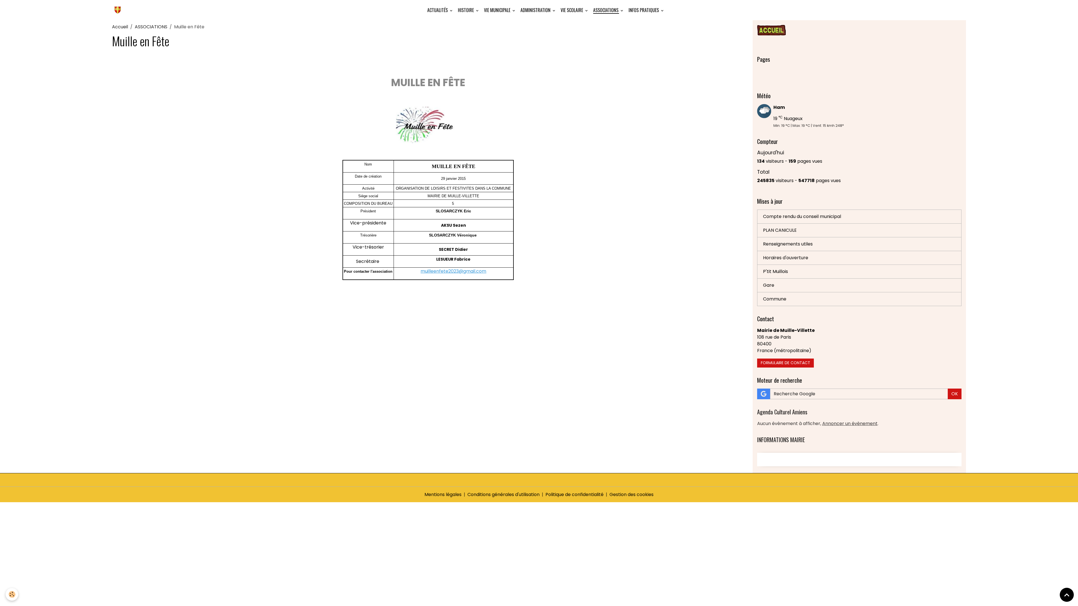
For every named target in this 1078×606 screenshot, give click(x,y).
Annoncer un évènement (850, 423)
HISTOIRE (466, 10)
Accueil (120, 27)
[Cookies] (12, 594)
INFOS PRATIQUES (644, 10)
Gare (768, 285)
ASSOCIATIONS (606, 10)
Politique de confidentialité (574, 494)
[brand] (118, 10)
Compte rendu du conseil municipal (802, 216)
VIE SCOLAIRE (572, 10)
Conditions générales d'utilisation (503, 494)
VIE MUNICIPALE (497, 10)
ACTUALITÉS (438, 10)
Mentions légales (443, 494)
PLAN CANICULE (780, 230)
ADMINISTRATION (536, 10)
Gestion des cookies (631, 494)
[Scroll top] (1067, 595)
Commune (774, 299)
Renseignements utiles (788, 244)
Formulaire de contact (785, 363)
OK (954, 394)
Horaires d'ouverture (785, 257)
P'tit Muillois (775, 271)
